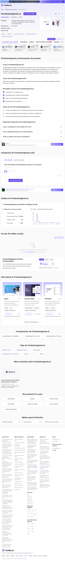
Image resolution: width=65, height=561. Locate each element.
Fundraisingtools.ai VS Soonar (54, 336)
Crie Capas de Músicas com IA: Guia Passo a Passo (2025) (44, 472)
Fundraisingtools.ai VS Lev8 (32, 336)
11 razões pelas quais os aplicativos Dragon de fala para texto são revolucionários (7, 491)
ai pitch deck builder (32, 404)
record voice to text (18, 472)
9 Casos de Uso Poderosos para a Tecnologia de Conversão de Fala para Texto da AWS (7, 540)
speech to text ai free (19, 487)
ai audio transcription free (20, 464)
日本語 (21, 555)
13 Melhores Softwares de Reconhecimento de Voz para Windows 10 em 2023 (7, 481)
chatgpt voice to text (19, 481)
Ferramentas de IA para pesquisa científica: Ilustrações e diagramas (44, 463)
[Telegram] (55, 450)
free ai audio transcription (20, 448)
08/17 (28, 526)
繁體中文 (13, 555)
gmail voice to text (18, 483)
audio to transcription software (19, 459)
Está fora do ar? (30, 503)
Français (39, 555)
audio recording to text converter (19, 475)
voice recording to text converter (19, 466)
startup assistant (54, 398)
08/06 (28, 533)
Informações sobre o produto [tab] (10, 42)
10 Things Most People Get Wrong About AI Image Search (31, 446)
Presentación (11, 404)
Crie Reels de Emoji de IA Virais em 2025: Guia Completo (45, 467)
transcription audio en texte (19, 440)
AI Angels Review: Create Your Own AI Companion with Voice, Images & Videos (32, 472)
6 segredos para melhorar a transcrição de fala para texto (7, 497)
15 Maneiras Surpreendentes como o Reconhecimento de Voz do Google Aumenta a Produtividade (7, 464)
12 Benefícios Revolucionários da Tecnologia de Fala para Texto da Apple (7, 533)
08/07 (33, 531)
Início (2, 9)
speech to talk (17, 489)
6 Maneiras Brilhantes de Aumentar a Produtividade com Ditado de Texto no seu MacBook (7, 501)
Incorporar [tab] (56, 42)
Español (30, 555)
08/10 (28, 531)
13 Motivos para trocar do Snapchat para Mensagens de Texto (7, 441)
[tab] (44, 42)
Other (32, 516)
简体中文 (8, 555)
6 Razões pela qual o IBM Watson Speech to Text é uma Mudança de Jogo (7, 516)
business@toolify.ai (56, 448)
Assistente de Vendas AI (31, 33)
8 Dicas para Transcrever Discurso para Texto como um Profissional (7, 512)
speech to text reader (19, 485)
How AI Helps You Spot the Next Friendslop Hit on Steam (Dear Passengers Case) (32, 466)
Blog (28, 495)
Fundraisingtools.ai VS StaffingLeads (11, 336)
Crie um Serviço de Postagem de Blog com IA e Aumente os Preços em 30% (45, 457)
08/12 (28, 528)
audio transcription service (20, 450)
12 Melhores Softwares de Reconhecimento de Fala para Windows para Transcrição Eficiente (7, 527)
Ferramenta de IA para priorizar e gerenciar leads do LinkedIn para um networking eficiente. (52, 303)
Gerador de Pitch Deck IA (7, 36)
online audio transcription (20, 442)
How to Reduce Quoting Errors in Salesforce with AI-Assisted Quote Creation (32, 456)
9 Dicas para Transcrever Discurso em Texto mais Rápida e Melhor (7, 476)
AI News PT (29, 497)
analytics (32, 398)
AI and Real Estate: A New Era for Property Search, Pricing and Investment (31, 478)
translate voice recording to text (20, 470)
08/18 (33, 523)
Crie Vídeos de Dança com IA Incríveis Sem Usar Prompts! (44, 452)
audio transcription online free (20, 452)
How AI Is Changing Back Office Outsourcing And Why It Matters (32, 461)
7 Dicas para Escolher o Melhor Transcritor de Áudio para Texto (7, 486)
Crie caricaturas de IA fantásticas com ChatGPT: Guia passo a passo (45, 486)
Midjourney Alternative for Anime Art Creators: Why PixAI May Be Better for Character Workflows (32, 441)
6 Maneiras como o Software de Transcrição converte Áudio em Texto (7, 507)
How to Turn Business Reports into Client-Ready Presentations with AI (32, 488)
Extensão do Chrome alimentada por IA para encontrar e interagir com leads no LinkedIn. (32, 303)
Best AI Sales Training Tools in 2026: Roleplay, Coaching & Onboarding (32, 484)
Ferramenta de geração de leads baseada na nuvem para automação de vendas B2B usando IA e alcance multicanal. (12, 303)
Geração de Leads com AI (11, 9)
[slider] (5, 17)
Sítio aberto (8, 314)
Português (26, 555)
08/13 (33, 526)
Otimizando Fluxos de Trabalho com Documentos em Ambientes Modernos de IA (45, 442)
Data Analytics (11, 398)
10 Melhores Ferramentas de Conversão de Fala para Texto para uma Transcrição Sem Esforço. (7, 451)
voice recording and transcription (19, 478)
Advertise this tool (51, 39)
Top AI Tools (29, 501)
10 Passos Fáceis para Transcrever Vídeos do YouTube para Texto (6, 545)
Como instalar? (56, 267)
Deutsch (35, 555)
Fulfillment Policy (55, 439)
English (3, 555)
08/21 (28, 523)
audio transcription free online (19, 456)
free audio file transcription (17, 445)
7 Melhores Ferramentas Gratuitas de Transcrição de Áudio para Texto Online (7, 470)
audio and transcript (19, 462)
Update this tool (60, 39)
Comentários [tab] (23, 42)
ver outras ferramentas (30, 251)
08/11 (33, 528)
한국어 (17, 555)
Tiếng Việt (45, 555)
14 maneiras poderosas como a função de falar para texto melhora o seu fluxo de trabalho (7, 521)
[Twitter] (53, 450)
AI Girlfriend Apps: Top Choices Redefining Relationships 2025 (31, 451)
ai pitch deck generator (11, 409)
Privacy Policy (55, 441)
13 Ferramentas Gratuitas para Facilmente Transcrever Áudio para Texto (7, 457)
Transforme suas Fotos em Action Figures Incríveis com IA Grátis (44, 476)
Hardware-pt (29, 499)
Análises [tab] (31, 42)
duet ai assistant (54, 404)
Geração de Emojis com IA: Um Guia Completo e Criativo (45, 481)
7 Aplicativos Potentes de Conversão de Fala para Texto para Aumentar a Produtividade (7, 445)
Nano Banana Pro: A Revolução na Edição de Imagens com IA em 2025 (45, 448)
